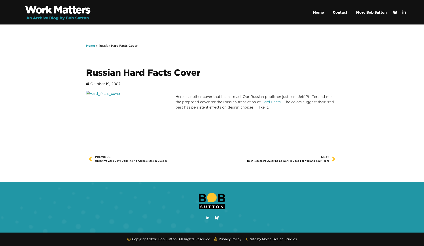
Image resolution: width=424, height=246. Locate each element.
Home (318, 12)
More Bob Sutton (371, 12)
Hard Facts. (272, 102)
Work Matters (57, 9)
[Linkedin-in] (404, 12)
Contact (340, 12)
